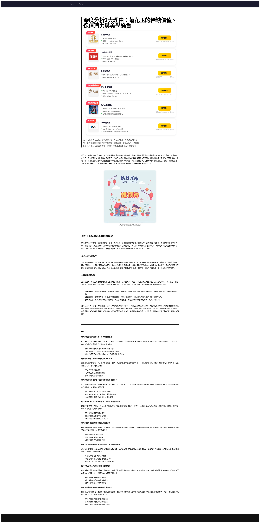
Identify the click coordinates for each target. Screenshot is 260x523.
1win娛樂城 (105, 123)
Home (72, 4)
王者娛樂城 (105, 71)
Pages (82, 4)
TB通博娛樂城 (106, 52)
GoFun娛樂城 (106, 105)
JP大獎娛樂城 (106, 87)
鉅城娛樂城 (105, 34)
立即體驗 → (164, 38)
